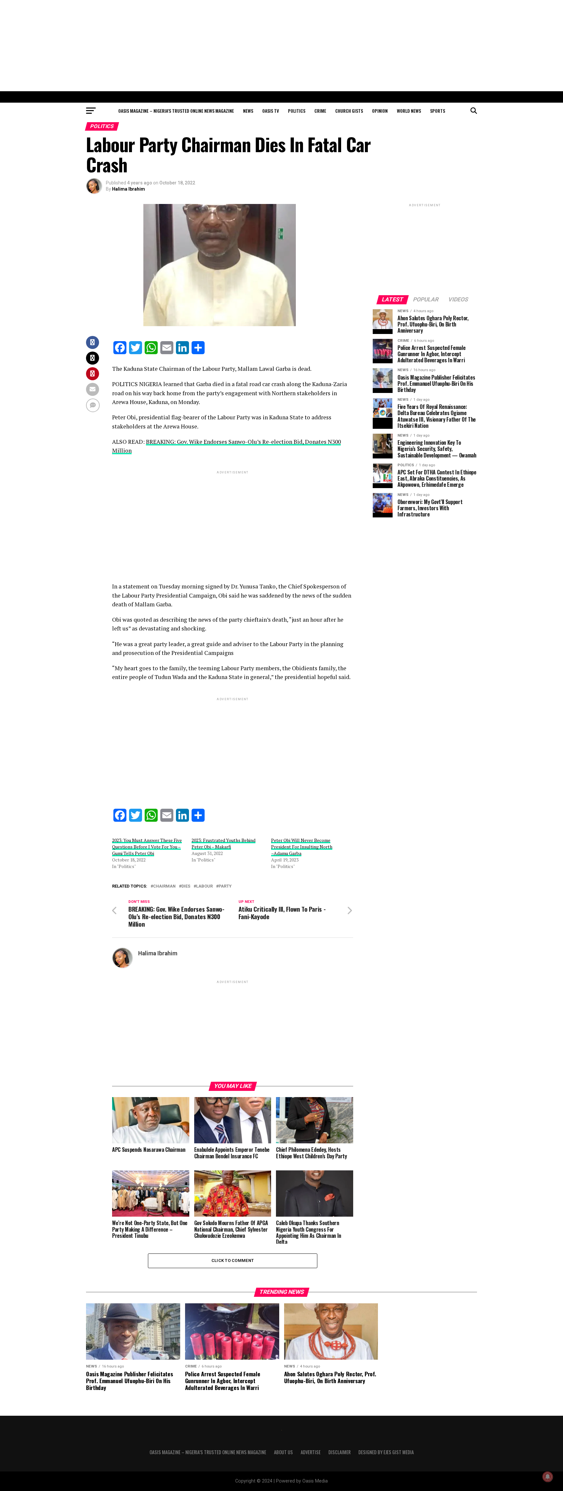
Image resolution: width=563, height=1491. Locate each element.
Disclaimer (339, 1452)
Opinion (380, 110)
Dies (185, 886)
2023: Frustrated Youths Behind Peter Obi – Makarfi (223, 843)
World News (409, 110)
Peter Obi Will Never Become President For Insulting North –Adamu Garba (301, 846)
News (248, 110)
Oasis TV (270, 110)
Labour (204, 886)
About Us (283, 1452)
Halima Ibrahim (128, 189)
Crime (320, 110)
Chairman (164, 886)
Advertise (311, 1452)
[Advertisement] (281, 45)
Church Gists (349, 110)
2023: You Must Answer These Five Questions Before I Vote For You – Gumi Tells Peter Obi (147, 846)
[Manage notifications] (547, 1476)
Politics (296, 110)
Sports (437, 110)
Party (225, 886)
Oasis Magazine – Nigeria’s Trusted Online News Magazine (176, 110)
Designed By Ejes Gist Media (386, 1452)
